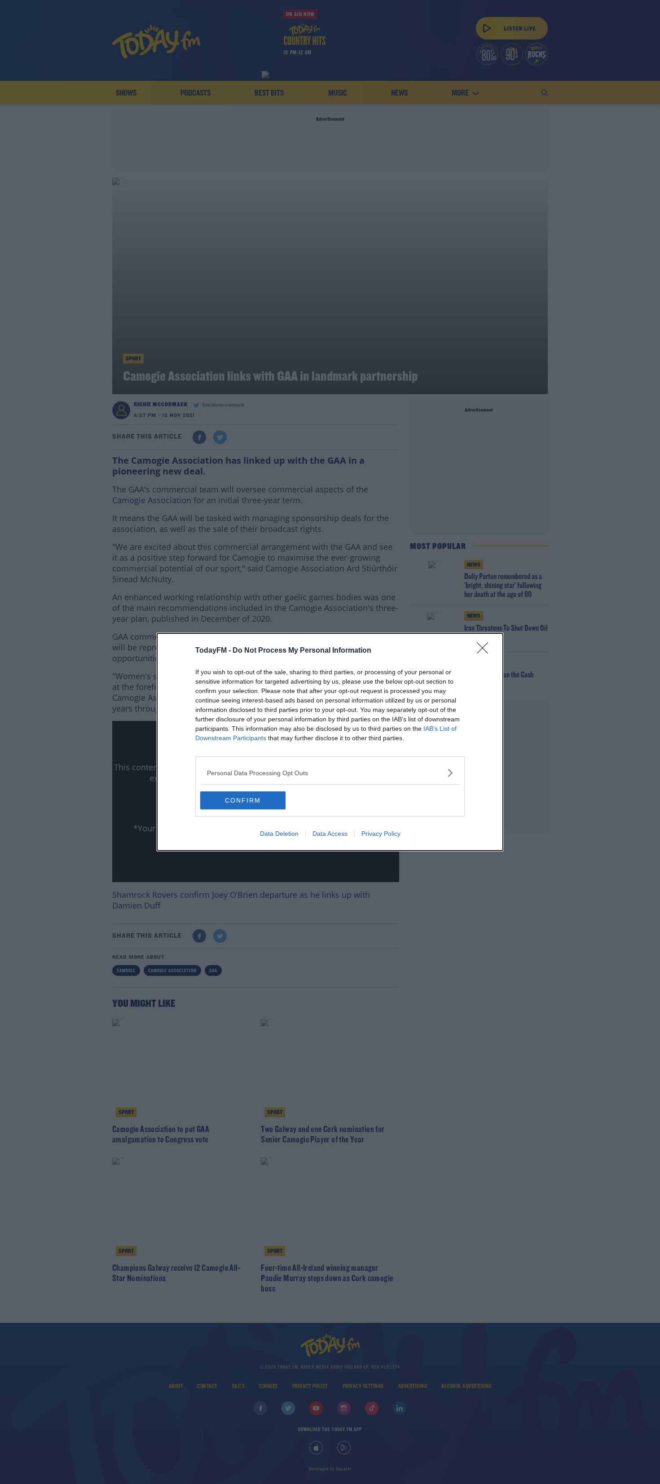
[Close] (485, 650)
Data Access (330, 833)
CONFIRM (243, 800)
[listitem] (330, 772)
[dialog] (330, 742)
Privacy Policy (380, 833)
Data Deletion (279, 833)
